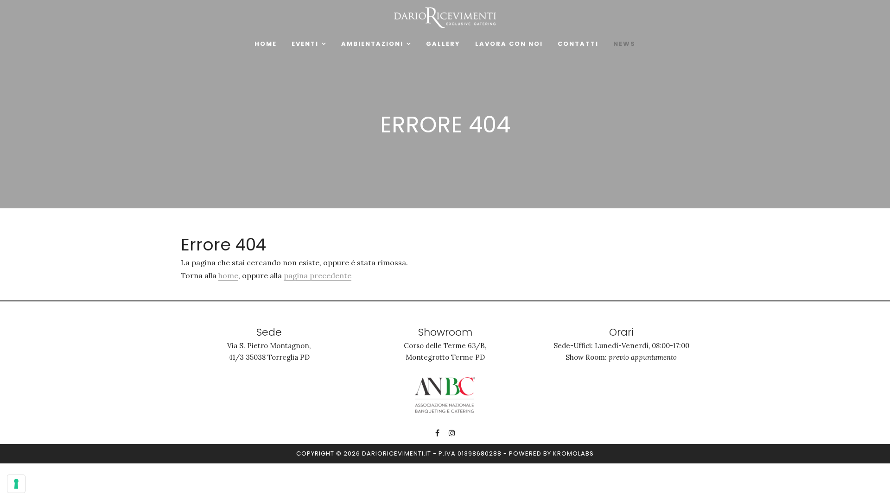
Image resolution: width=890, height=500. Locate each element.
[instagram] (452, 433)
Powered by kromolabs (551, 453)
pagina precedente (317, 275)
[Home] (445, 16)
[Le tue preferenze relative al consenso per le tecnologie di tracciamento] (16, 484)
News (624, 43)
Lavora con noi (509, 43)
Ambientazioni (372, 43)
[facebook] (437, 433)
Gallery (443, 43)
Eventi (305, 43)
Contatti (578, 43)
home (228, 275)
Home (265, 43)
